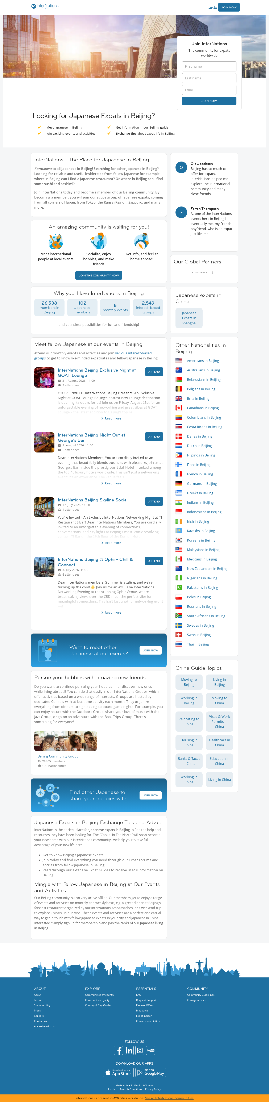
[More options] (212, 272)
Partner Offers (145, 1005)
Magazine (142, 1010)
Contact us (40, 1021)
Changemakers (196, 1000)
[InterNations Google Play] (150, 1072)
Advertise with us (44, 1026)
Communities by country (99, 995)
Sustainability (42, 1005)
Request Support (146, 1000)
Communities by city (97, 1000)
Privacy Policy (153, 1089)
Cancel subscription (148, 1021)
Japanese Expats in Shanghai (189, 318)
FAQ (138, 995)
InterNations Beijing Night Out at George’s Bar (91, 437)
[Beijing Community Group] (67, 750)
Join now (209, 101)
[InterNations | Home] (43, 7)
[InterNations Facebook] (118, 1050)
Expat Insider (144, 1016)
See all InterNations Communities (169, 1098)
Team (37, 1000)
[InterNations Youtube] (150, 1050)
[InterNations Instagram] (139, 1050)
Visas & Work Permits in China (219, 721)
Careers (39, 1016)
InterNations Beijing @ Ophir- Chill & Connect (95, 562)
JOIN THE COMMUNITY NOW (99, 275)
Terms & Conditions (131, 1089)
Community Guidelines (201, 995)
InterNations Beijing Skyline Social (93, 500)
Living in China (219, 779)
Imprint (112, 1089)
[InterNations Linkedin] (129, 1050)
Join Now (229, 7)
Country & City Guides (98, 1005)
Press (37, 1010)
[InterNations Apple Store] (118, 1072)
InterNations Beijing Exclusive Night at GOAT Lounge (97, 372)
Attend (154, 371)
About (37, 995)
